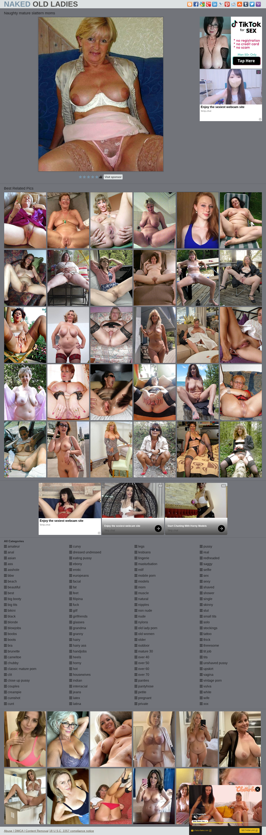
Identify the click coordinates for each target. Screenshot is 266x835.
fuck (75, 604)
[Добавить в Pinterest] (227, 4)
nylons (142, 622)
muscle (143, 593)
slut (206, 610)
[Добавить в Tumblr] (245, 4)
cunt (10, 704)
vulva (207, 686)
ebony (77, 564)
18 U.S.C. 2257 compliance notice (71, 831)
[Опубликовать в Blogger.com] (189, 4)
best (10, 593)
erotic (76, 570)
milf (140, 570)
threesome (211, 645)
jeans (76, 692)
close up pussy (18, 680)
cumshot (13, 698)
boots (11, 639)
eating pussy (82, 558)
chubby (12, 663)
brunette (13, 651)
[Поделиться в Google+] (208, 4)
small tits (209, 616)
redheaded (211, 558)
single (207, 599)
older (141, 639)
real (206, 552)
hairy (76, 639)
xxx (205, 704)
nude (141, 616)
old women (145, 634)
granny (77, 634)
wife (206, 698)
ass (10, 564)
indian (77, 680)
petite (141, 692)
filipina (77, 599)
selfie (207, 570)
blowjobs (14, 628)
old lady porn (147, 628)
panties (143, 680)
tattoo (207, 634)
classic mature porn (21, 669)
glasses (78, 622)
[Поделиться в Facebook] (195, 4)
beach (12, 581)
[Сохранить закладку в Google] (202, 4)
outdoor (143, 645)
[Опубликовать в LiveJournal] (220, 4)
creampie (14, 692)
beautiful (13, 587)
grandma (79, 628)
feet (75, 593)
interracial (79, 686)
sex (206, 575)
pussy (207, 546)
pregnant (144, 698)
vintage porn (212, 680)
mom (141, 587)
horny (76, 663)
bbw (10, 575)
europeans (80, 575)
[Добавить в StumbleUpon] (239, 4)
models (143, 581)
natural (142, 599)
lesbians (144, 552)
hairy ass (79, 645)
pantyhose (145, 686)
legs (140, 546)
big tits (12, 604)
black (11, 616)
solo (206, 622)
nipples (143, 604)
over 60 (143, 669)
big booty (14, 599)
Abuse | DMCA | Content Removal (26, 831)
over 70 (143, 674)
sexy (206, 581)
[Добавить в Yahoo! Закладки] (258, 4)
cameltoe (14, 657)
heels (76, 657)
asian (11, 558)
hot (75, 669)
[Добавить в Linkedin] (214, 4)
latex (76, 698)
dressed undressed (86, 552)
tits (205, 657)
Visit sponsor (113, 177)
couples (13, 686)
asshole (13, 570)
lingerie (143, 558)
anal (10, 552)
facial (76, 581)
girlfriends (79, 616)
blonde (12, 622)
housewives (81, 674)
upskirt (208, 669)
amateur (13, 546)
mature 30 (145, 651)
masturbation (147, 564)
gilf (74, 610)
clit (9, 674)
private (142, 704)
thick (206, 639)
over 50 (143, 663)
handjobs (79, 651)
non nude (144, 610)
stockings (210, 628)
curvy (76, 546)
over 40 (143, 657)
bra (9, 645)
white (207, 692)
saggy (207, 564)
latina (76, 704)
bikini (11, 610)
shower (208, 593)
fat (74, 587)
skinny (208, 604)
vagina (208, 674)
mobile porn (146, 575)
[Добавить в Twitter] (252, 4)
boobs (12, 634)
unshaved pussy (215, 663)
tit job (207, 651)
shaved (208, 587)
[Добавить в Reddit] (233, 4)
